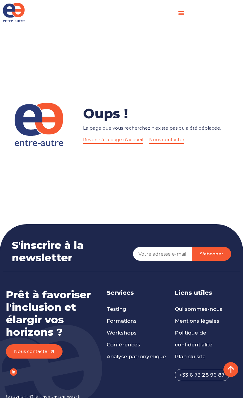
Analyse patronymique (136, 356)
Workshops (122, 333)
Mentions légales (197, 321)
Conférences (123, 345)
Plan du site (190, 356)
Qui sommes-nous (198, 309)
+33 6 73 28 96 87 (202, 375)
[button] (181, 12)
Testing (116, 309)
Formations (122, 321)
